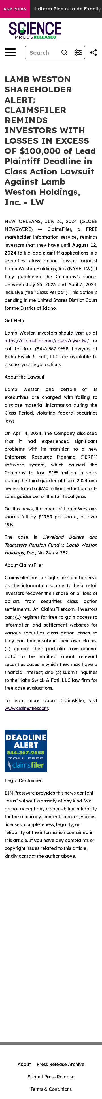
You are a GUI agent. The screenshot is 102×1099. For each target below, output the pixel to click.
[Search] (64, 52)
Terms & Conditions (51, 1089)
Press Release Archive (60, 1064)
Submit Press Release (51, 1077)
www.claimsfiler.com (26, 708)
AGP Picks (14, 9)
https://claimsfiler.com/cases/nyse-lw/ (47, 341)
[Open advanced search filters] (78, 52)
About (24, 1064)
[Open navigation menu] (10, 52)
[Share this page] (93, 52)
